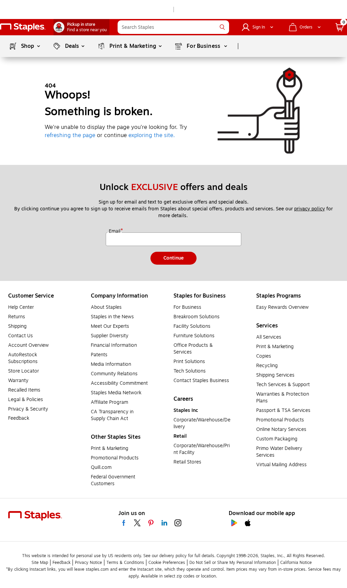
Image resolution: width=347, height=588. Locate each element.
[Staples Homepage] (22, 27)
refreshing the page (70, 135)
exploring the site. (151, 135)
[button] (222, 27)
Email (115, 231)
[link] (81, 27)
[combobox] (173, 27)
